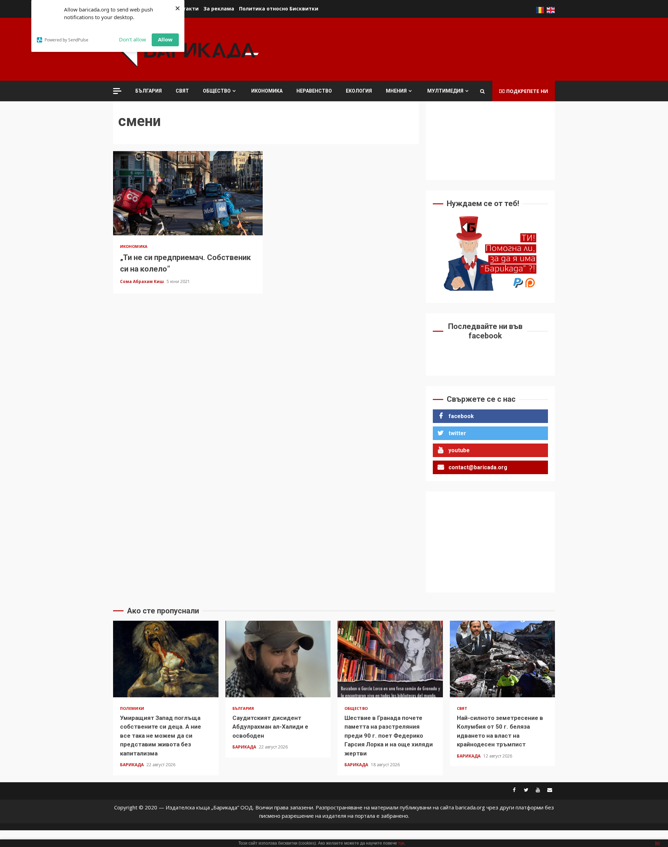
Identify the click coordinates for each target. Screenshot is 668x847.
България (148, 91)
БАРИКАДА (132, 765)
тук (401, 843)
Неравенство (314, 91)
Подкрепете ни (527, 91)
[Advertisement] (428, 48)
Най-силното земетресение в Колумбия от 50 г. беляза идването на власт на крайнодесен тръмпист (502, 659)
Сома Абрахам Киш (142, 281)
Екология (359, 91)
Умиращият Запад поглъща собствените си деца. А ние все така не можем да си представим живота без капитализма (165, 659)
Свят (182, 91)
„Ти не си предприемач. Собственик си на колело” (188, 193)
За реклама (219, 8)
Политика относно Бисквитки (278, 8)
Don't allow (132, 39)
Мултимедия (445, 91)
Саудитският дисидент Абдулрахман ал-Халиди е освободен (278, 659)
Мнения (396, 91)
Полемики (132, 708)
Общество (217, 91)
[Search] (482, 91)
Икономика (267, 91)
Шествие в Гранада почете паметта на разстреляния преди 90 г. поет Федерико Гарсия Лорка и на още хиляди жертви (390, 659)
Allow (165, 39)
